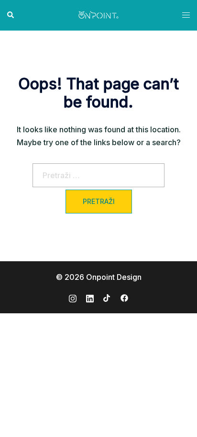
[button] (11, 15)
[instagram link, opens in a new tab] (73, 297)
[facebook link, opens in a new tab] (124, 297)
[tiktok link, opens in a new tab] (107, 297)
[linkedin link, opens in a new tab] (90, 297)
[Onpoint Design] (98, 14)
